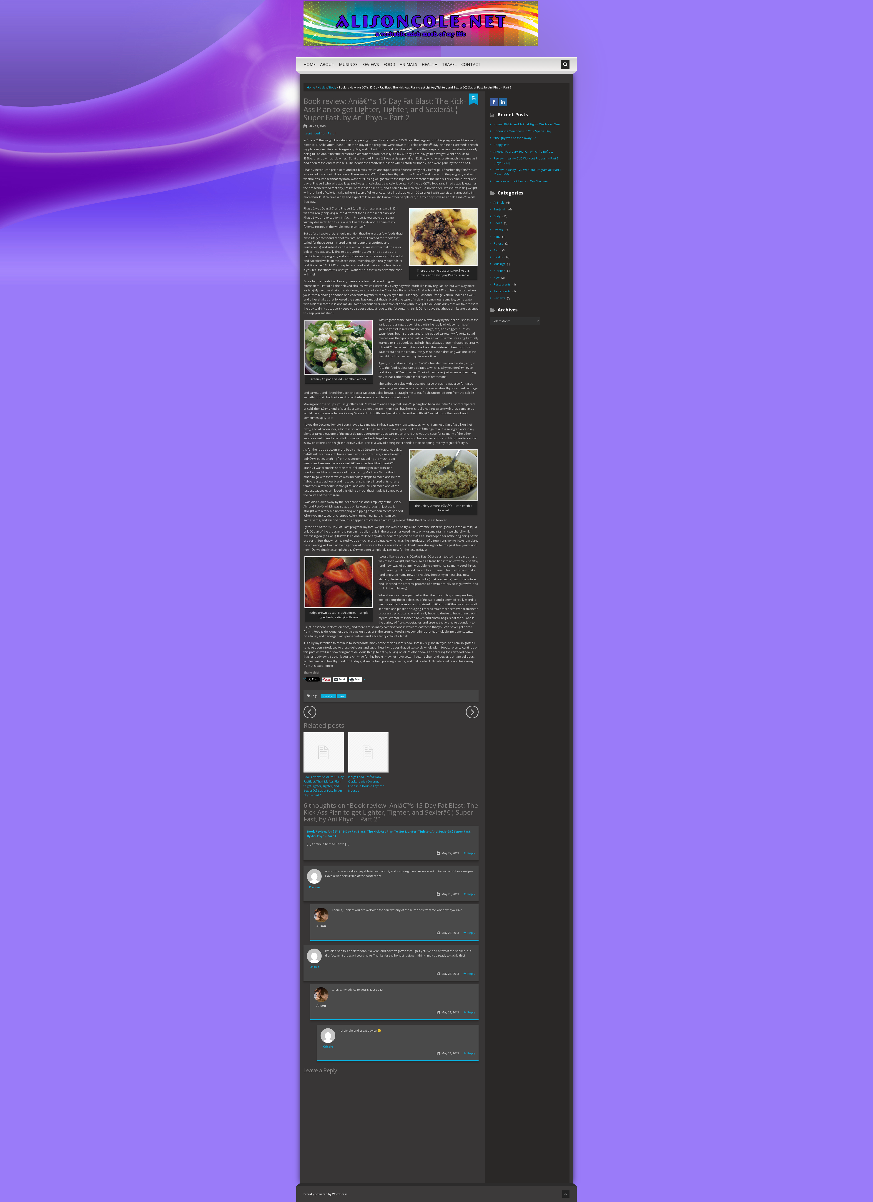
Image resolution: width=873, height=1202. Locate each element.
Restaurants (502, 284)
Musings (348, 64)
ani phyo (328, 696)
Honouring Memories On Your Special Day (522, 131)
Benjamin (500, 209)
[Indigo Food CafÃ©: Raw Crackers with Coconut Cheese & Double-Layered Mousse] (368, 752)
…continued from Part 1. (320, 133)
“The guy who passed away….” (515, 138)
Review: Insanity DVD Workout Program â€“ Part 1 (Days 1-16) (527, 172)
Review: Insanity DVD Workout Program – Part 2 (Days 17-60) (526, 160)
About (327, 64)
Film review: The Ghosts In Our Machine (521, 181)
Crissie (314, 967)
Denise (314, 887)
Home (310, 64)
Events (498, 230)
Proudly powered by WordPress (326, 1194)
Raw (496, 277)
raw (341, 696)
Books (498, 223)
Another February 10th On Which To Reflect (523, 151)
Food (389, 64)
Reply (471, 853)
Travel (449, 64)
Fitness (498, 243)
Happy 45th (501, 145)
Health (429, 64)
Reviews (370, 64)
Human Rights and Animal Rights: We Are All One (527, 124)
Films (497, 237)
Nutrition (499, 271)
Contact (471, 64)
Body (332, 87)
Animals (408, 64)
